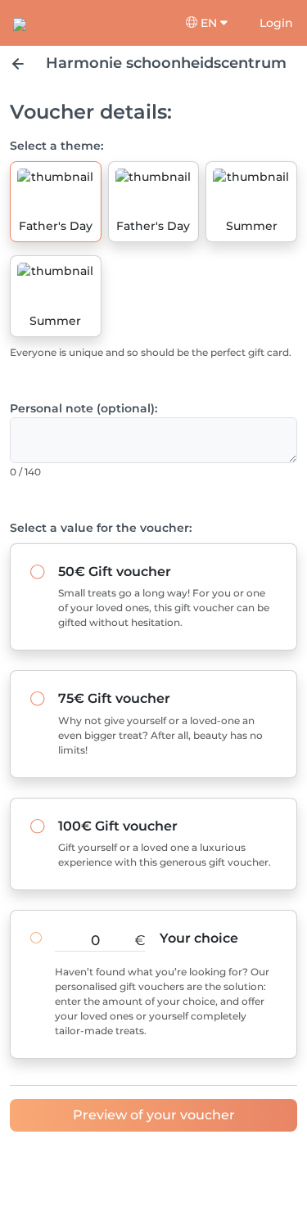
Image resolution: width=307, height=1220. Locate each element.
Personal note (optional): (83, 408)
